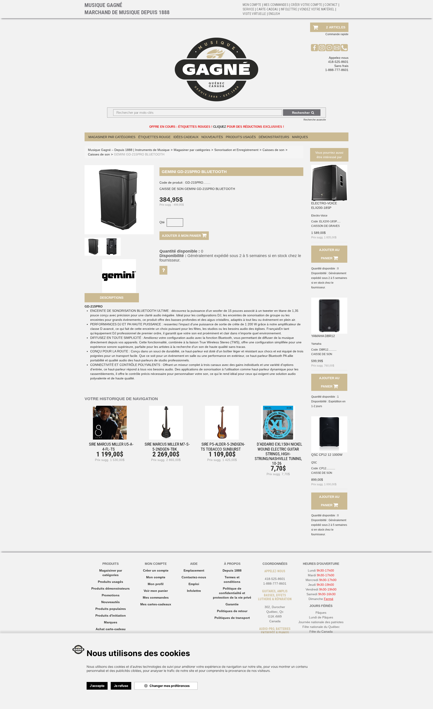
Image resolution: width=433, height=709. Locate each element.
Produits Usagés (241, 137)
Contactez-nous (194, 577)
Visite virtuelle (254, 14)
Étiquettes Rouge (154, 137)
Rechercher (301, 112)
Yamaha (316, 343)
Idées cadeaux (185, 137)
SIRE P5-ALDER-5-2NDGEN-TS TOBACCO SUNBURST (223, 446)
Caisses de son (273, 150)
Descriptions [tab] (111, 297)
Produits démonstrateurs (110, 588)
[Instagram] (322, 47)
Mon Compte (252, 5)
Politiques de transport (232, 618)
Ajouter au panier (329, 254)
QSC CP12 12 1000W (326, 454)
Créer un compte (155, 570)
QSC (314, 462)
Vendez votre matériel (316, 9)
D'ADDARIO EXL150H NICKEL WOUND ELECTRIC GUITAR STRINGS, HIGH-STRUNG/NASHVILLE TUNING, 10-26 (278, 454)
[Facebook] (314, 47)
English (274, 14)
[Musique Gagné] (216, 69)
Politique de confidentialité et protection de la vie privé (232, 593)
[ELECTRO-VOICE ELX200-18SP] (329, 183)
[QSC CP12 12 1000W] (329, 434)
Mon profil (156, 584)
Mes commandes (276, 5)
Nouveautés (212, 137)
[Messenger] (329, 47)
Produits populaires (110, 609)
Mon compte (155, 577)
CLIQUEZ (219, 126)
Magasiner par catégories (111, 137)
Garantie (232, 604)
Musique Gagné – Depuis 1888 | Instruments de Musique (129, 150)
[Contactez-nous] (337, 47)
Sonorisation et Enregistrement (236, 150)
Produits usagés (110, 582)
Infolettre (289, 9)
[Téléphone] (344, 47)
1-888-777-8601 (336, 70)
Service (248, 9)
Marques (300, 137)
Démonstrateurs (274, 137)
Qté (162, 222)
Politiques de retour (232, 611)
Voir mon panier (156, 591)
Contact (331, 5)
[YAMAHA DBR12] (329, 316)
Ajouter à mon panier (182, 235)
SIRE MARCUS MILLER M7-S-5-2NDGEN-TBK (167, 446)
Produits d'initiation (110, 615)
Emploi (194, 584)
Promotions (111, 595)
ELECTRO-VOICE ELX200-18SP (324, 205)
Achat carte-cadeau (111, 629)
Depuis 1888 (232, 570)
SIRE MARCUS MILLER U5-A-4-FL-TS (111, 446)
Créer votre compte (306, 5)
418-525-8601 (338, 62)
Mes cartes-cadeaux (155, 604)
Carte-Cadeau (267, 9)
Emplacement (194, 570)
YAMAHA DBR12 (323, 336)
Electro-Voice (319, 215)
